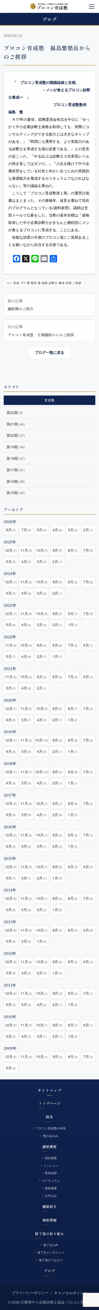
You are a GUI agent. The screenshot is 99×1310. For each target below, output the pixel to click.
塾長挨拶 (51, 1173)
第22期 (14, 412)
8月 (11, 529)
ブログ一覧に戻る (49, 352)
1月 (73, 624)
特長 (49, 1116)
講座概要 (49, 1146)
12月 (11, 550)
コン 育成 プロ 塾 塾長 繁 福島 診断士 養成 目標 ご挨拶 (43, 283)
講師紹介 (49, 1206)
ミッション (50, 1165)
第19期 (15, 446)
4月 (57, 529)
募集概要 (51, 1188)
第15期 (15, 492)
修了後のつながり (51, 1260)
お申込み (51, 1195)
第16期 (15, 481)
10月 (42, 550)
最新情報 (49, 1220)
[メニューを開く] (91, 6)
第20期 (15, 435)
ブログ (49, 1270)
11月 (26, 550)
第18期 (15, 458)
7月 (26, 529)
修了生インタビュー (50, 1252)
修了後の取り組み (49, 1233)
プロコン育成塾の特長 (51, 1128)
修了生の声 (50, 1245)
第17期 (15, 469)
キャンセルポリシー (70, 1292)
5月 (42, 529)
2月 (88, 529)
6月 (88, 645)
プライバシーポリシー (30, 1292)
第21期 (15, 424)
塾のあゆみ (50, 1136)
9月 (57, 550)
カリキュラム (51, 1180)
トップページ (50, 1103)
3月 (73, 529)
